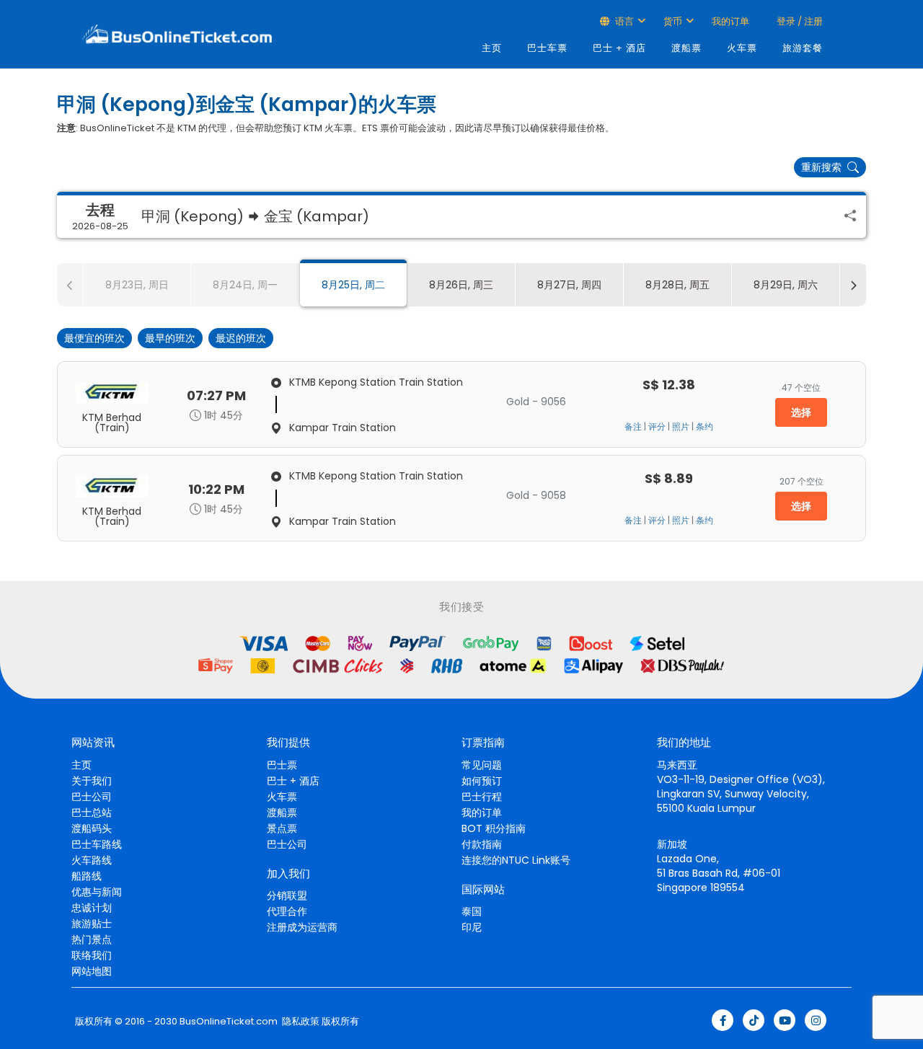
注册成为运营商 (302, 927)
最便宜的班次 (94, 338)
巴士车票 (547, 48)
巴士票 (282, 765)
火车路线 (91, 860)
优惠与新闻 (96, 892)
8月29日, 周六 (786, 285)
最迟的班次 (241, 338)
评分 (657, 427)
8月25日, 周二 (353, 285)
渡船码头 (91, 828)
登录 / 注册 (798, 21)
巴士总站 (91, 812)
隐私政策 (299, 1021)
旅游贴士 (91, 923)
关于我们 (91, 781)
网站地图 (91, 971)
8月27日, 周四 (569, 285)
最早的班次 (170, 338)
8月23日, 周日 (137, 285)
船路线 (86, 876)
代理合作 (287, 911)
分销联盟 (287, 895)
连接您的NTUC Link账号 (516, 860)
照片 (680, 427)
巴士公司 (91, 796)
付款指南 (482, 844)
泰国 (472, 911)
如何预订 (482, 781)
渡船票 (686, 48)
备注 (633, 427)
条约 (704, 427)
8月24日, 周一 (245, 285)
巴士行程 (482, 796)
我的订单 (730, 21)
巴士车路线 (96, 844)
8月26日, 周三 (461, 285)
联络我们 (91, 955)
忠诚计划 (91, 907)
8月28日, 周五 (677, 285)
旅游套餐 (802, 48)
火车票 (742, 48)
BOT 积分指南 (494, 828)
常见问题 (482, 765)
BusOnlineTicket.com (228, 1021)
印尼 (472, 927)
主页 (492, 48)
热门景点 (91, 939)
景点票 (282, 828)
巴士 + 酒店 (619, 48)
